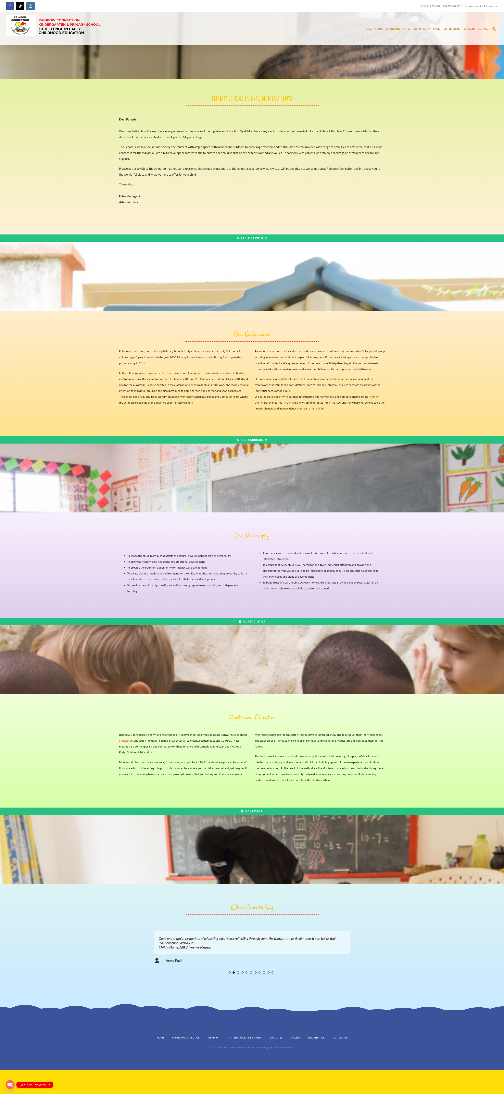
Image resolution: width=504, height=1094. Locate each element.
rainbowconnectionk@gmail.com (481, 6)
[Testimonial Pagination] (229, 972)
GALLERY (295, 1037)
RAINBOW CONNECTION (186, 1037)
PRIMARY (213, 1037)
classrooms (167, 373)
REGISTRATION (316, 1037)
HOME (160, 1037)
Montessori (126, 740)
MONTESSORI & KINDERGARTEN (244, 1037)
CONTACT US (340, 1037)
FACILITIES (276, 1037)
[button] (494, 28)
